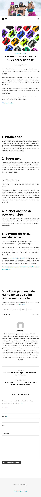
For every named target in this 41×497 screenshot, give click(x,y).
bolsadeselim (6, 309)
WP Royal (25, 484)
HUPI (24, 53)
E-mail (4, 416)
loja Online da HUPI (18, 258)
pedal (29, 309)
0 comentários (35, 314)
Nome (4, 408)
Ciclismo (18, 53)
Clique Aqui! (22, 304)
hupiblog (7, 314)
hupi (23, 309)
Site (3, 425)
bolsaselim (16, 309)
